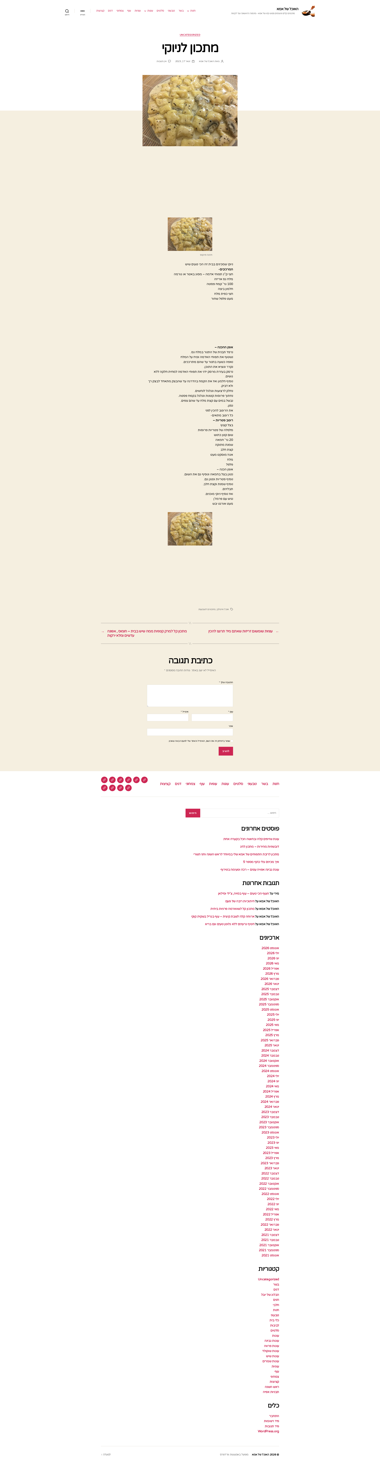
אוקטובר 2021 (269, 1245)
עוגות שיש (272, 1356)
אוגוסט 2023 (270, 1132)
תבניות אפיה (271, 1392)
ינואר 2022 (272, 1230)
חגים (276, 1300)
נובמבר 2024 (270, 1055)
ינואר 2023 (272, 1168)
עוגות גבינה (272, 1341)
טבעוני (171, 10)
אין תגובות (162, 61)
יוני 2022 (273, 1204)
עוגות (150, 10)
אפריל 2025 (271, 1030)
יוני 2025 (273, 1020)
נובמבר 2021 (270, 1240)
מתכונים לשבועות (207, 609)
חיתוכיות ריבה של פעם (240, 901)
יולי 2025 (273, 1014)
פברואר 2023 (270, 1163)
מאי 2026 (272, 963)
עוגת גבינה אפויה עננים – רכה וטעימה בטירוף (249, 869)
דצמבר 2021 (270, 1235)
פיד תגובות (272, 1426)
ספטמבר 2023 (269, 1127)
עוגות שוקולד (270, 1351)
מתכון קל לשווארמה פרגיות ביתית (232, 909)
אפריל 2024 (271, 1091)
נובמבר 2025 (270, 994)
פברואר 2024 (270, 1102)
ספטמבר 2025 (269, 1004)
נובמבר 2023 (270, 1117)
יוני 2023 (273, 1143)
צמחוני (120, 10)
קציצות (100, 10)
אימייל (185, 712)
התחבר (274, 1416)
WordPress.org (268, 1431)
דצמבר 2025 (270, 989)
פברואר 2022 (270, 1225)
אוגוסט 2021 (270, 1255)
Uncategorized (190, 35)
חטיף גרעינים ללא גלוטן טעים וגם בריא (229, 924)
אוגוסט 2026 (270, 948)
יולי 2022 (273, 1199)
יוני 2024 (273, 1081)
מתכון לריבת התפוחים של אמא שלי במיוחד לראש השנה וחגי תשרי (236, 854)
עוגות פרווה (271, 1346)
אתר (231, 726)
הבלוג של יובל (270, 1295)
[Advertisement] (190, 180)
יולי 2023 (273, 1137)
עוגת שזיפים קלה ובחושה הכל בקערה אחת (251, 839)
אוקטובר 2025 (269, 999)
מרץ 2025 (272, 1035)
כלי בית (274, 1320)
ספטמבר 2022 (269, 1189)
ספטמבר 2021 (269, 1250)
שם (230, 712)
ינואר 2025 (272, 1045)
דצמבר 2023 (270, 1112)
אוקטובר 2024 (269, 1061)
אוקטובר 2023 (269, 1122)
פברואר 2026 (270, 979)
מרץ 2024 (272, 1096)
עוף (129, 10)
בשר (181, 10)
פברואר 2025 (270, 1040)
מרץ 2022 (272, 1219)
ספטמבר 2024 (269, 1066)
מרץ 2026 (272, 974)
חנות (192, 10)
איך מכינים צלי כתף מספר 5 (261, 862)
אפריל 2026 (271, 968)
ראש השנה (272, 1387)
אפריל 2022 (271, 1214)
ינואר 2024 (272, 1107)
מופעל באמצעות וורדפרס (234, 1454)
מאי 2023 (272, 1148)
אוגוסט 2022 (270, 1194)
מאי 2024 (272, 1086)
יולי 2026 (273, 953)
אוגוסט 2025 (270, 1009)
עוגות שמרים (270, 1361)
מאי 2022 (272, 1209)
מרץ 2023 (272, 1158)
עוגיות (138, 10)
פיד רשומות (271, 1421)
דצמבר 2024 (270, 1050)
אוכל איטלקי (223, 609)
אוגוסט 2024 (270, 1071)
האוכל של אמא (287, 9)
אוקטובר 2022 (269, 1184)
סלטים (160, 10)
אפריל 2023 (271, 1153)
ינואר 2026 (272, 984)
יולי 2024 (273, 1076)
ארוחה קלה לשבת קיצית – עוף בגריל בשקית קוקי (222, 916)
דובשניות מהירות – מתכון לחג (259, 846)
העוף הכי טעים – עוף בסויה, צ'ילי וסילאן (243, 893)
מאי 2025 (272, 1025)
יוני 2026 (273, 958)
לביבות (274, 1325)
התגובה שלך (226, 682)
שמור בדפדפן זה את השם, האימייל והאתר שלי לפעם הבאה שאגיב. (199, 741)
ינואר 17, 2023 (182, 61)
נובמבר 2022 (270, 1178)
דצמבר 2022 (270, 1173)
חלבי (276, 1305)
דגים (110, 10)
